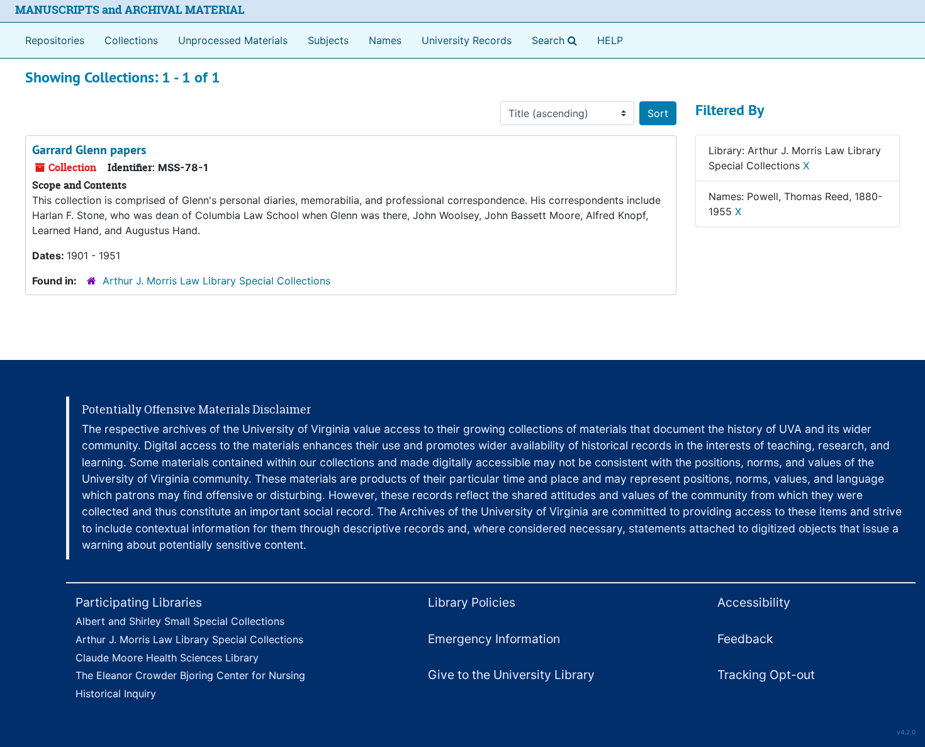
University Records (467, 40)
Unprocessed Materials (233, 40)
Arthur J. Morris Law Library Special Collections (216, 280)
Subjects (328, 40)
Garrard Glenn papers (89, 150)
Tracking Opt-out (766, 674)
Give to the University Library (511, 674)
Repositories (54, 40)
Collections (131, 40)
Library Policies (471, 602)
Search (557, 40)
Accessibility (753, 602)
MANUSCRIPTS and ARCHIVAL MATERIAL (130, 10)
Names (385, 40)
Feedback (745, 638)
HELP (610, 40)
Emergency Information (494, 638)
